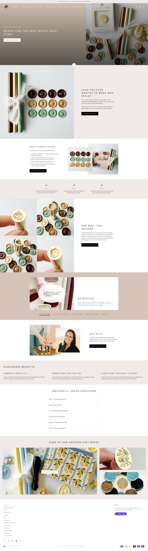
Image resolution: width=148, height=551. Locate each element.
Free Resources (77, 7)
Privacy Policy (7, 533)
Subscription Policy (8, 530)
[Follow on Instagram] (8, 541)
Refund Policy (7, 525)
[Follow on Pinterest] (12, 541)
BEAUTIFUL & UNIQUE (60, 314)
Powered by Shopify (79, 546)
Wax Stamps (39, 7)
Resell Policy (7, 528)
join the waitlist (12, 40)
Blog (5, 518)
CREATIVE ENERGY (92, 314)
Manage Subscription (9, 507)
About (5, 510)
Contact (6, 505)
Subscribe (15, 7)
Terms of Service (8, 535)
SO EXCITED (44, 314)
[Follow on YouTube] (16, 541)
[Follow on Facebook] (4, 541)
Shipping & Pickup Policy (10, 523)
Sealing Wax (50, 7)
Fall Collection (27, 7)
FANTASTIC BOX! (76, 314)
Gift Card (6, 515)
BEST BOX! (105, 314)
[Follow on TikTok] (20, 541)
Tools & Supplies (63, 7)
